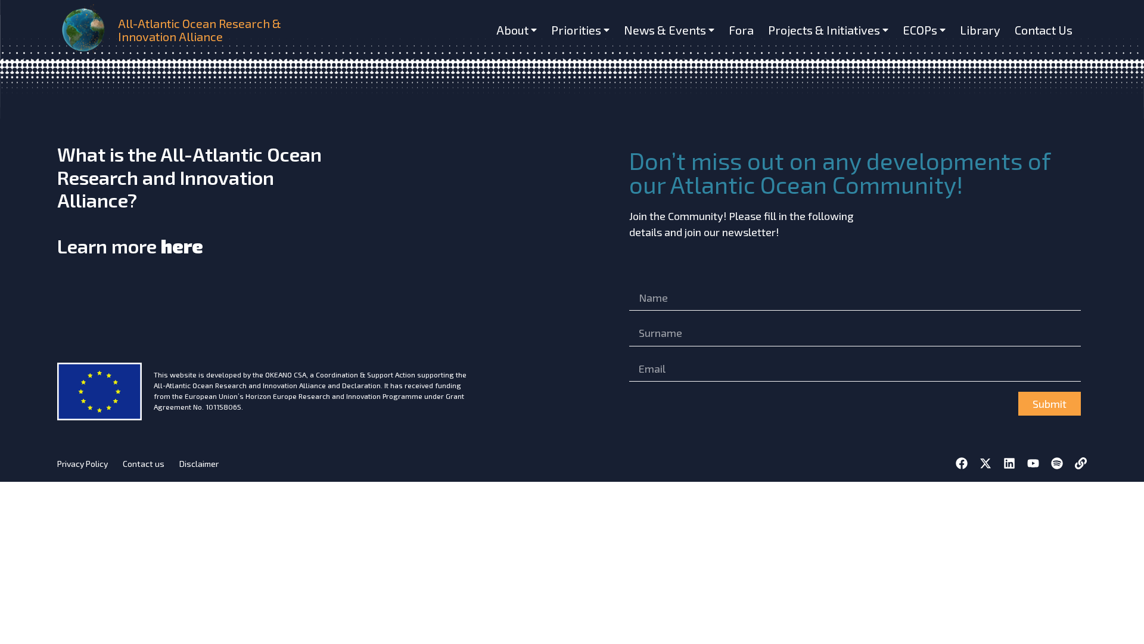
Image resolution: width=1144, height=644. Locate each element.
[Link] (1081, 463)
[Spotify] (1057, 463)
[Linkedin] (1009, 463)
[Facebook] (962, 463)
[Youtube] (1033, 463)
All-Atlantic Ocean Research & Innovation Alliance (199, 30)
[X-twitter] (985, 463)
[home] (85, 29)
